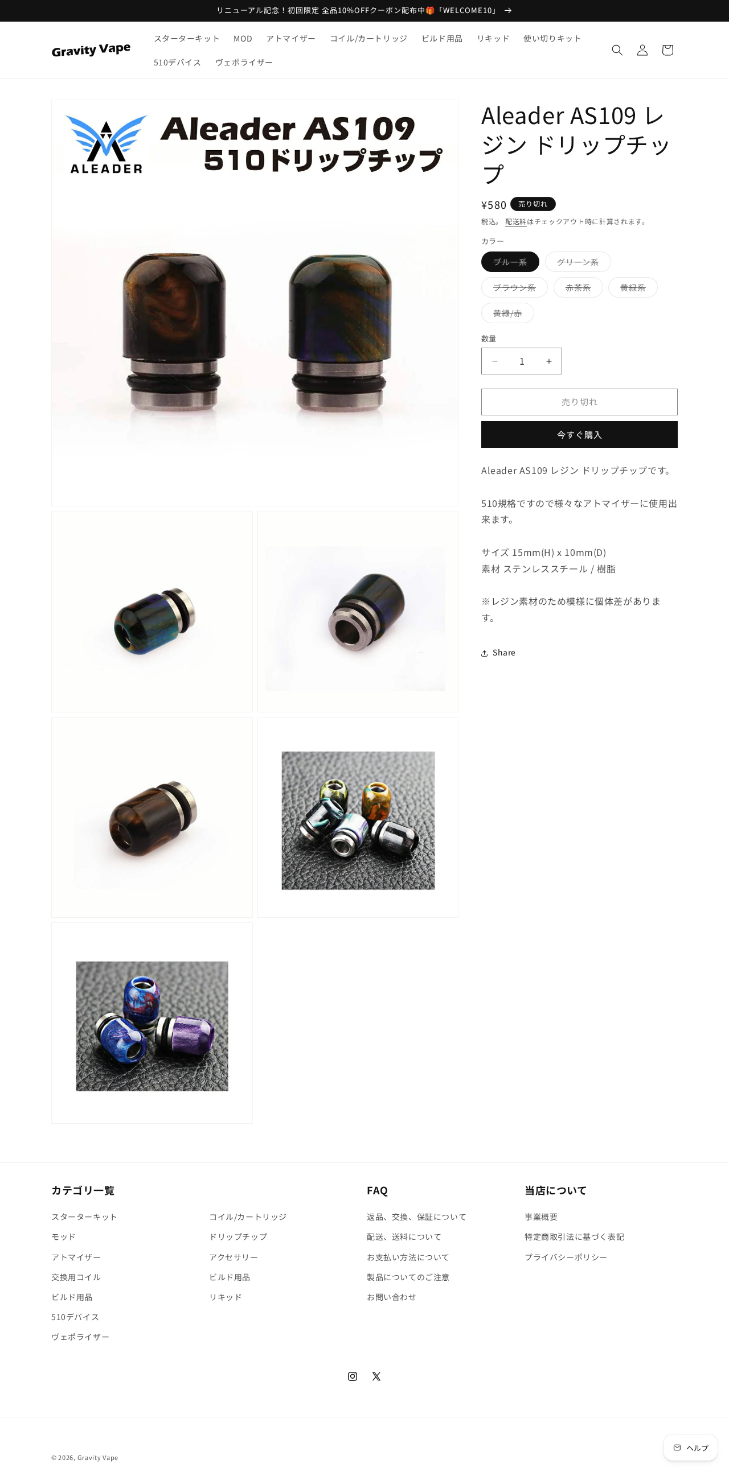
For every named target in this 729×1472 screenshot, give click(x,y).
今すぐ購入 (580, 435)
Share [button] (504, 652)
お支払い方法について (408, 1257)
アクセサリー (234, 1257)
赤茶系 (582, 290)
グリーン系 (582, 264)
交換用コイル (76, 1277)
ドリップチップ (238, 1236)
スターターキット (84, 1216)
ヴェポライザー (80, 1336)
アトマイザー (76, 1257)
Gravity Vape (97, 1457)
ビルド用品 (72, 1296)
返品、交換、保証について (416, 1216)
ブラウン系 (518, 290)
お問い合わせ (392, 1296)
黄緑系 (637, 290)
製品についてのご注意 (408, 1277)
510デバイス (75, 1316)
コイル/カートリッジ (248, 1216)
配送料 (516, 221)
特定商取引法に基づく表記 (574, 1236)
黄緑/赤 (511, 315)
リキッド (225, 1296)
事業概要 (541, 1216)
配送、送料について (404, 1236)
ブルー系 (514, 264)
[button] (617, 50)
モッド (63, 1236)
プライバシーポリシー (566, 1257)
